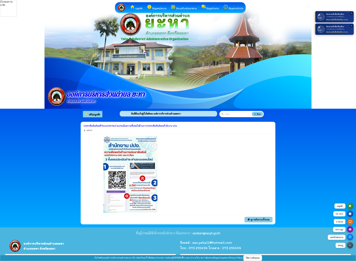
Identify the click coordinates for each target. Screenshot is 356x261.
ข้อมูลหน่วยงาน (156, 7)
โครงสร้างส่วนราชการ (184, 7)
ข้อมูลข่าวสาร (210, 7)
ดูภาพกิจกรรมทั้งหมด (259, 219)
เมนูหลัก (136, 7)
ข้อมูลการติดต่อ (233, 7)
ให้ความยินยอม (253, 258)
